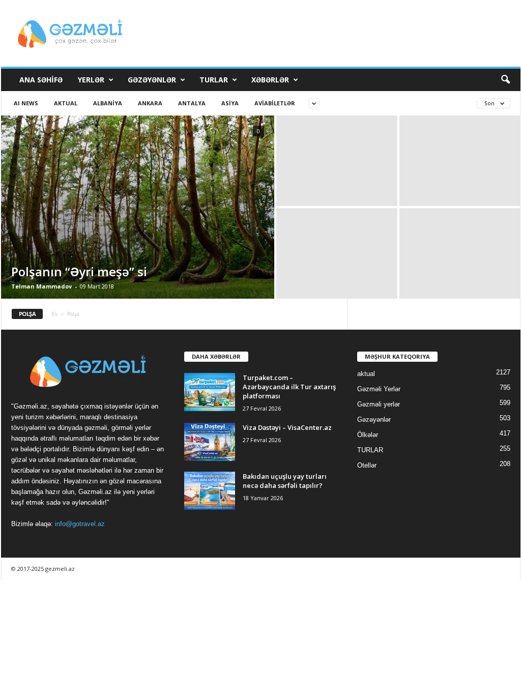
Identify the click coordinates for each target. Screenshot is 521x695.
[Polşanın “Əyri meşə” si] (137, 207)
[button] (505, 80)
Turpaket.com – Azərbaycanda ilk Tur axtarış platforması (289, 386)
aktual (65, 103)
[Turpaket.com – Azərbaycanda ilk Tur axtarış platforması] (209, 392)
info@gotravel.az (80, 524)
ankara (150, 103)
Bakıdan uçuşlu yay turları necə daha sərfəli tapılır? (285, 481)
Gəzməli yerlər (378, 404)
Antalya (192, 103)
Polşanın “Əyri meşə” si (79, 271)
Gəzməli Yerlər (378, 389)
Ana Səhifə (41, 79)
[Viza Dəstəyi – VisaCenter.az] (209, 442)
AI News (26, 103)
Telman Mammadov (41, 286)
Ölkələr (367, 435)
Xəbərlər (270, 79)
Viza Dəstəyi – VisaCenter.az (287, 427)
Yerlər (91, 79)
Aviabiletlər (274, 103)
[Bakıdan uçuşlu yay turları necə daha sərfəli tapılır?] (209, 491)
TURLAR (213, 79)
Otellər (367, 465)
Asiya (230, 103)
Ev (54, 313)
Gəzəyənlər (152, 79)
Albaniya (107, 103)
